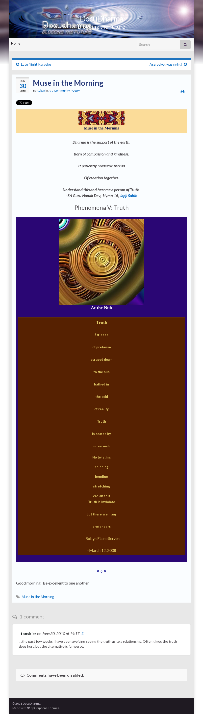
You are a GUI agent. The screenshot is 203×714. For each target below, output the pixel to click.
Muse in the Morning (38, 597)
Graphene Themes (46, 708)
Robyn (41, 90)
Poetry (75, 90)
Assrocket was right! (166, 64)
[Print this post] (182, 91)
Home (15, 43)
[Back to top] (192, 703)
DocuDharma (101, 18)
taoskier (28, 633)
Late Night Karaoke (36, 64)
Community (62, 90)
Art (51, 90)
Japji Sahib (128, 195)
